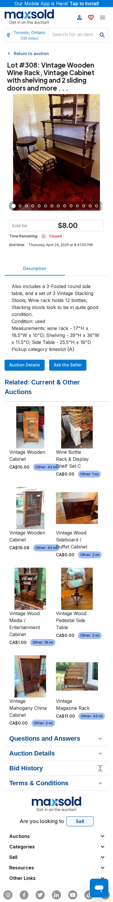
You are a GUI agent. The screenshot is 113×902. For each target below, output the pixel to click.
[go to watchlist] (91, 17)
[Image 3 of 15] (26, 205)
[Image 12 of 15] (83, 205)
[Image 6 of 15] (45, 205)
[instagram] (8, 895)
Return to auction (31, 53)
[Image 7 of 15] (51, 205)
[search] (102, 35)
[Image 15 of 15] (102, 205)
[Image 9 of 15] (64, 205)
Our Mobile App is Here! (56, 3)
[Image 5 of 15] (39, 205)
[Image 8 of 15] (58, 205)
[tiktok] (89, 895)
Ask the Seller (68, 364)
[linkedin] (56, 895)
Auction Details (24, 364)
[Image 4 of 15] (32, 205)
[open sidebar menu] (102, 17)
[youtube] (73, 895)
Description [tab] (34, 268)
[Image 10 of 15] (71, 205)
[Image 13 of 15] (90, 205)
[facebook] (24, 895)
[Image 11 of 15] (77, 205)
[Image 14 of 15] (96, 205)
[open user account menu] (79, 17)
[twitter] (40, 895)
